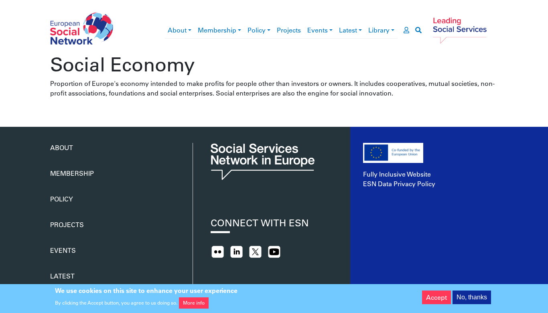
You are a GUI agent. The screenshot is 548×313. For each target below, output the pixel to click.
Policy (257, 30)
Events (317, 30)
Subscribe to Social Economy (53, 107)
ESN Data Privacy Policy (399, 183)
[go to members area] (406, 30)
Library (379, 30)
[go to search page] (418, 30)
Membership (217, 30)
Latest (348, 30)
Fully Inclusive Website (397, 174)
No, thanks (472, 297)
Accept (436, 297)
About (177, 30)
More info (194, 302)
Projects (289, 30)
